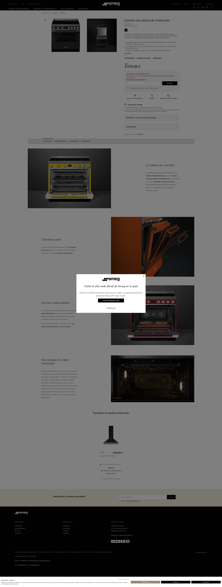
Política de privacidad (123, 579)
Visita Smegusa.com (111, 300)
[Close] (143, 275)
